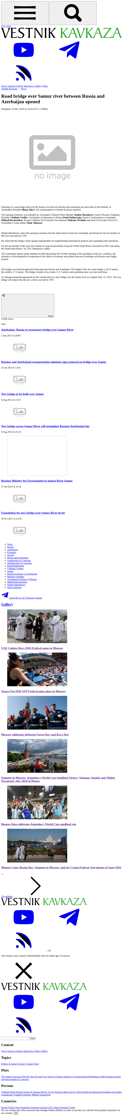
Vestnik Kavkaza (9, 89)
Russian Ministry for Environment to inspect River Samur (37, 480)
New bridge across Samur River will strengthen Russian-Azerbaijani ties (45, 426)
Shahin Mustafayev (16, 584)
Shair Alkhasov (14, 587)
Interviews (29, 86)
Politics (5, 1064)
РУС (3, 26)
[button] (61, 971)
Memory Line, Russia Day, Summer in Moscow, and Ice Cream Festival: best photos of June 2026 (61, 867)
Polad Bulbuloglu (15, 566)
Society (10, 555)
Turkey (11, 1107)
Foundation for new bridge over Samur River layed (33, 512)
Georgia (43, 1107)
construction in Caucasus (19, 560)
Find (32, 1038)
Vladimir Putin (8, 1092)
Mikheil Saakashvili (41, 1095)
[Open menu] (25, 13)
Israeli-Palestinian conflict (94, 1076)
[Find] (73, 13)
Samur (10, 571)
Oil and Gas (41, 1076)
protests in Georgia (72, 1076)
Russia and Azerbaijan (17, 558)
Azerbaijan (12, 549)
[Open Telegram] (69, 60)
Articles (19, 86)
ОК (16, 1113)
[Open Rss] (23, 83)
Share (50, 316)
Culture (30, 1064)
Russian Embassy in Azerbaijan (22, 574)
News (4, 86)
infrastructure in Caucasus (19, 563)
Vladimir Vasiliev (15, 568)
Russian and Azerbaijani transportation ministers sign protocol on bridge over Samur (53, 362)
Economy (11, 552)
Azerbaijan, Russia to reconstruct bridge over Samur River (37, 329)
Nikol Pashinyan (84, 1092)
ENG (9, 26)
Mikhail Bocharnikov (17, 582)
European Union (67, 1107)
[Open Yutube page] (24, 60)
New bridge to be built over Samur (22, 394)
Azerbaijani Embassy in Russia (22, 579)
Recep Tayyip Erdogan (52, 1092)
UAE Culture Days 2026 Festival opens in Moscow (32, 648)
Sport (36, 1064)
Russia (10, 547)
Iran (17, 1107)
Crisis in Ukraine (55, 1076)
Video (45, 86)
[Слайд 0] (2, 874)
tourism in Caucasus (19, 1079)
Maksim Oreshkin (15, 576)
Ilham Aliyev (69, 1092)
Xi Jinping (35, 1092)
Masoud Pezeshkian (102, 1092)
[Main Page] (61, 37)
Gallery (37, 86)
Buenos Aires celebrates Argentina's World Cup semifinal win (38, 824)
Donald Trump (23, 1092)
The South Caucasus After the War (18, 1076)
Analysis (11, 86)
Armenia (34, 1107)
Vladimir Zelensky (23, 1095)
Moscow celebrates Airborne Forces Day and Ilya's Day (35, 734)
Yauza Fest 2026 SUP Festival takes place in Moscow (33, 691)
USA (50, 1107)
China (56, 1107)
